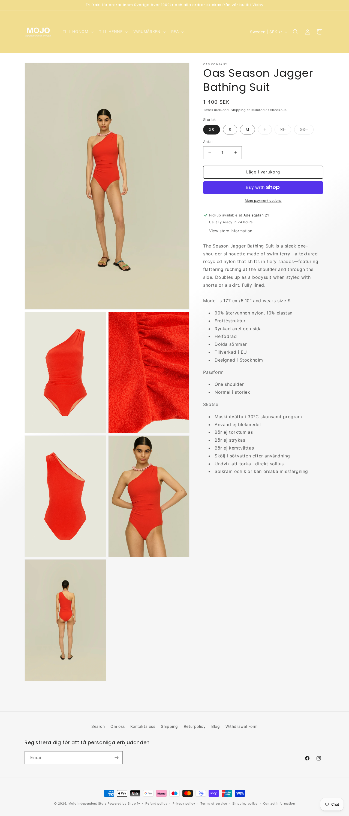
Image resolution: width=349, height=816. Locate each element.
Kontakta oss (142, 726)
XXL (307, 131)
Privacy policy (184, 803)
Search (98, 726)
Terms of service (213, 803)
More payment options (263, 200)
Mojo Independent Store (87, 803)
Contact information (279, 803)
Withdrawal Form (241, 726)
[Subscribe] (116, 757)
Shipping (238, 110)
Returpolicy (195, 726)
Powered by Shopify (124, 803)
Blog (215, 726)
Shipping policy (245, 803)
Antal (207, 141)
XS (211, 129)
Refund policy (156, 803)
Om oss (117, 726)
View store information (230, 230)
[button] (77, 31)
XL (285, 131)
